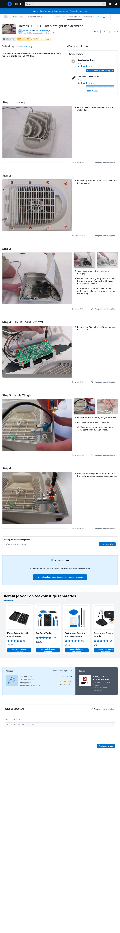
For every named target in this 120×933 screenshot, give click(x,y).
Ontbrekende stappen (42, 39)
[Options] (6, 16)
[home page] (14, 4)
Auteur (9, 670)
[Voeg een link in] (19, 724)
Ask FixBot (105, 544)
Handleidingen (74, 17)
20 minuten (10, 39)
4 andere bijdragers (43, 30)
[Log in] (116, 4)
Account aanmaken (78, 11)
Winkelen (9, 600)
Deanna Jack (28, 30)
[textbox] (60, 735)
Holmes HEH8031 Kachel (36, 17)
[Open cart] (110, 4)
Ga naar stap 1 (22, 46)
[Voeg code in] (15, 724)
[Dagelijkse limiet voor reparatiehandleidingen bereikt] (65, 681)
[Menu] (3, 4)
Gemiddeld (24, 39)
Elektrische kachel (17, 17)
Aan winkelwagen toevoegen (100, 70)
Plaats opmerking (106, 746)
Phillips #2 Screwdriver (88, 76)
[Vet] (7, 724)
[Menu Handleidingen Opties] (113, 17)
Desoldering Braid (86, 60)
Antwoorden (89, 17)
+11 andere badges (65, 685)
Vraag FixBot (80, 162)
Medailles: (67, 676)
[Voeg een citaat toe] (23, 724)
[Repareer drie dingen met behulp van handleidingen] (70, 681)
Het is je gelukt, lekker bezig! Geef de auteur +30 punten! (61, 577)
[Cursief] (11, 724)
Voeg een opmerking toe (102, 172)
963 (97, 32)
